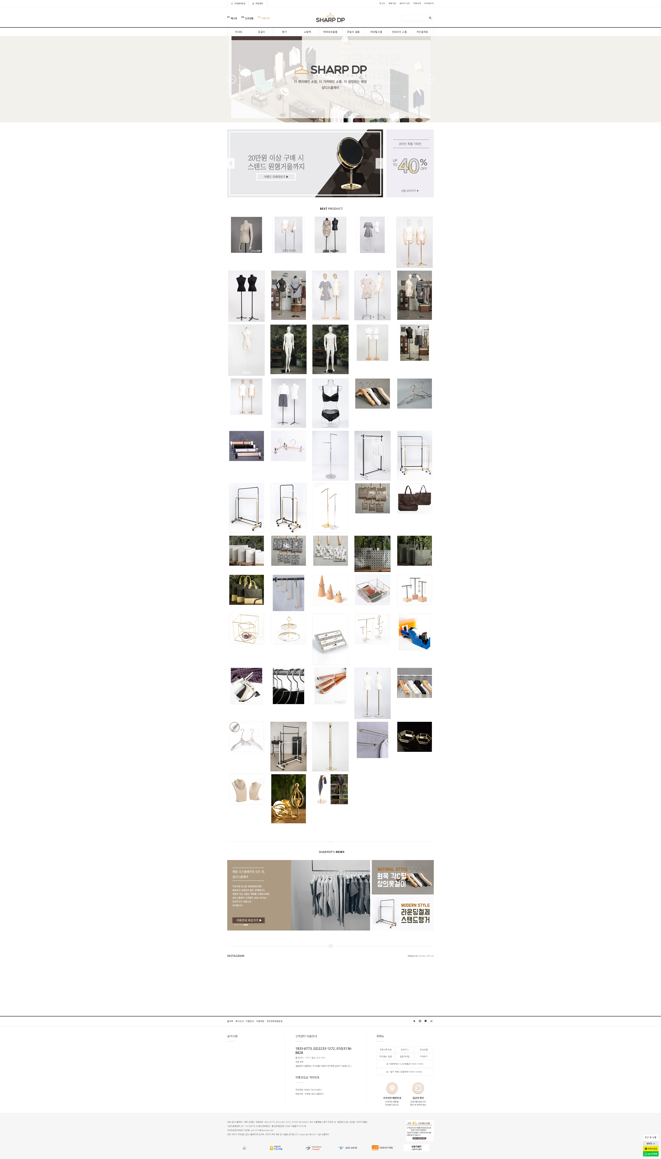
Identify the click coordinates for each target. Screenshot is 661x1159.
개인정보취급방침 (274, 1021)
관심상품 (424, 1049)
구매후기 (424, 1056)
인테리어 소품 (399, 31)
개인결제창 (422, 31)
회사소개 (240, 1021)
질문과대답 (405, 1056)
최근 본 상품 (650, 1137)
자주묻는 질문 (385, 1056)
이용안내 (250, 1021)
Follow (421, 956)
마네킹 (238, 31)
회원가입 (392, 3)
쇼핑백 (307, 31)
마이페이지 (429, 3)
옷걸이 (261, 31)
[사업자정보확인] (263, 1126)
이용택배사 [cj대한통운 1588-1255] (406, 1064)
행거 (284, 31)
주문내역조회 (386, 1049)
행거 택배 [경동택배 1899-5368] (406, 1072)
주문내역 (417, 3)
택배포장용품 (330, 31)
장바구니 (405, 3)
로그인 (382, 3)
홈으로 (231, 1021)
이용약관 (261, 1021)
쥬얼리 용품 (353, 31)
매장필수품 (376, 31)
